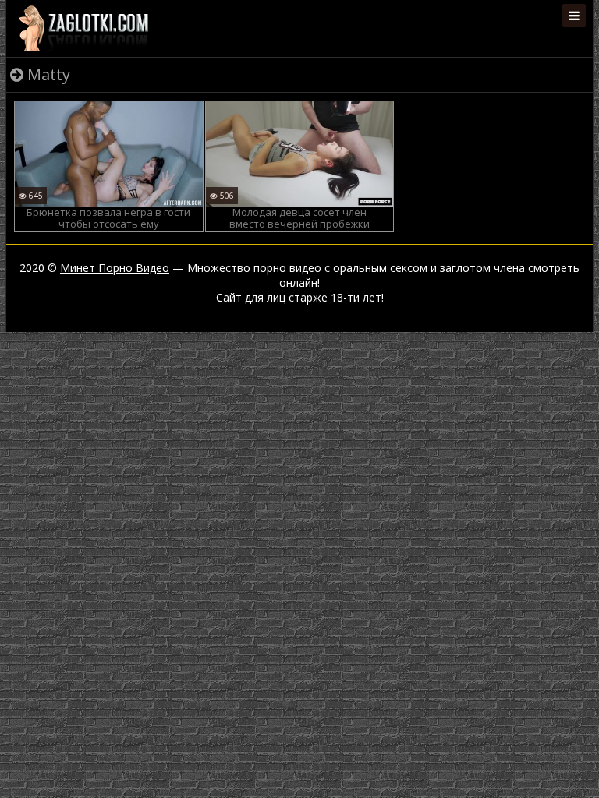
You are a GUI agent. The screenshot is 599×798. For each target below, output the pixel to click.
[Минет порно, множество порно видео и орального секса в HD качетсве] (83, 27)
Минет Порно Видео (114, 267)
